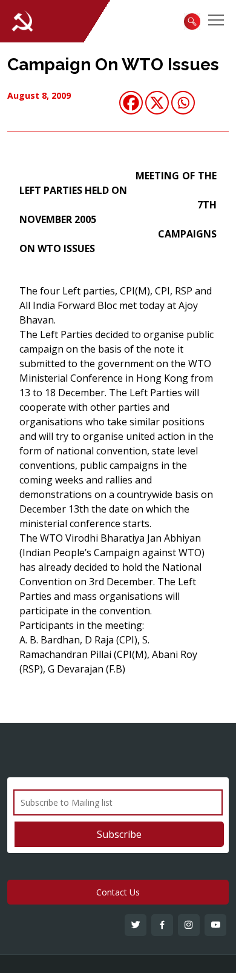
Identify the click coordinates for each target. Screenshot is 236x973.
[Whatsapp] (183, 103)
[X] (157, 103)
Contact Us (118, 892)
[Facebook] (131, 103)
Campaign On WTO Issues (113, 65)
